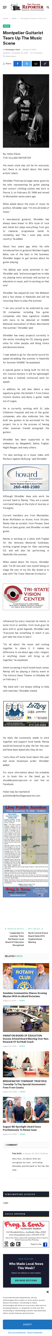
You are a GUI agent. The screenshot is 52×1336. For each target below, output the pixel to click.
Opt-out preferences (17, 1332)
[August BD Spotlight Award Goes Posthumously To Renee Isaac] (26, 1110)
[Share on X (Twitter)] (27, 63)
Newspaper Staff (12, 50)
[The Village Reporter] (27, 7)
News (6, 26)
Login (5, 1203)
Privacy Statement (34, 1332)
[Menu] (5, 7)
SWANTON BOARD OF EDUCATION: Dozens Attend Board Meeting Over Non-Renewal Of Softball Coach (26, 1038)
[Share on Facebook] (17, 63)
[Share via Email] (36, 63)
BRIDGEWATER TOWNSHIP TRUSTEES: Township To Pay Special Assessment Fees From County (25, 1084)
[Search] (47, 7)
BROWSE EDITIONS (26, 1280)
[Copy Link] (45, 63)
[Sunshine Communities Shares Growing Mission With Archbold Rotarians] (26, 976)
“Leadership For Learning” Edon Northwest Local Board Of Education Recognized (14, 939)
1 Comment (37, 53)
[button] (47, 1291)
